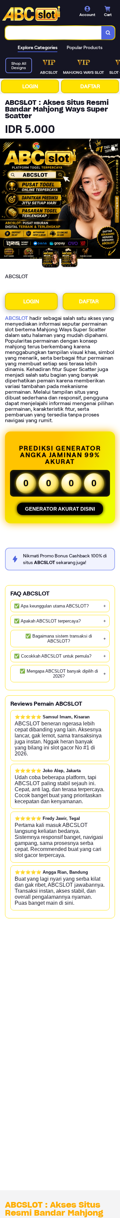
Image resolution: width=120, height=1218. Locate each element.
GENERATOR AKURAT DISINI (60, 509)
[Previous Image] (5, 199)
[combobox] (53, 32)
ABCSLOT (16, 318)
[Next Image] (114, 199)
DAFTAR (90, 86)
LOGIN (30, 86)
